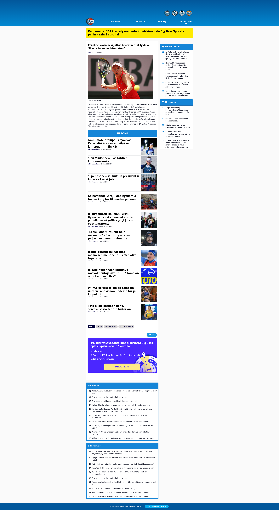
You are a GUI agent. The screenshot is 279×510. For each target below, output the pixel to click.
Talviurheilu (138, 21)
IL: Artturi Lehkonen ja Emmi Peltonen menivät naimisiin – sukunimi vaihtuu (123, 468)
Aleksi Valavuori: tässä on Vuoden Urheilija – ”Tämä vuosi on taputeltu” (121, 492)
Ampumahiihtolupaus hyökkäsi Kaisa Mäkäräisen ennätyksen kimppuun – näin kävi (110, 143)
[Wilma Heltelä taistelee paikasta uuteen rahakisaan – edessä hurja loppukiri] (149, 294)
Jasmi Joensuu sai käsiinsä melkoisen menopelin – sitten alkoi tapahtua (112, 255)
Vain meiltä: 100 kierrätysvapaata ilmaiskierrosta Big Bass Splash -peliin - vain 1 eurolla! (136, 32)
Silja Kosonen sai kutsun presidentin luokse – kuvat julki (113, 177)
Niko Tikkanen (93, 182)
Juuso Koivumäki (94, 226)
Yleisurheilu (113, 21)
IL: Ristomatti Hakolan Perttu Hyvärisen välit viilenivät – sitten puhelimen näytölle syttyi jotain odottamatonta (111, 219)
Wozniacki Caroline (126, 326)
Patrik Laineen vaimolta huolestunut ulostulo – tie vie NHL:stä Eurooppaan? (123, 464)
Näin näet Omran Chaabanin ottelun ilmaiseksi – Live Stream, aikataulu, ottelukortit (121, 433)
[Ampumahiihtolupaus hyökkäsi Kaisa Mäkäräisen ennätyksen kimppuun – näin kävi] (149, 146)
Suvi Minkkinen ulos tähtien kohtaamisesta (108, 159)
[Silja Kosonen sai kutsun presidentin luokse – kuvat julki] (149, 182)
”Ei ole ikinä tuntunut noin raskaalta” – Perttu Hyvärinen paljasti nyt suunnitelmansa (109, 235)
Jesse (89, 53)
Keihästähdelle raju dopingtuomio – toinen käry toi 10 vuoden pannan (113, 197)
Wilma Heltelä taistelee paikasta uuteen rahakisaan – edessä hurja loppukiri (112, 291)
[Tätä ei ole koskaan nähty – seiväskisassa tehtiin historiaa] (149, 312)
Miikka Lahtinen (94, 149)
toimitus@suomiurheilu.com (156, 506)
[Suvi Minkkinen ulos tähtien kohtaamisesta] (149, 164)
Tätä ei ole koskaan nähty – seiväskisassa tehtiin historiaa (109, 307)
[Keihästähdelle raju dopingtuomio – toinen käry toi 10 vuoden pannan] (148, 202)
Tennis (100, 326)
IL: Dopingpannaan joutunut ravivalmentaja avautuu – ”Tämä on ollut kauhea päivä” (113, 273)
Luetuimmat (95, 446)
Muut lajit (162, 21)
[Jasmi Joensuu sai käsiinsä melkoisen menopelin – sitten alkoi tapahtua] (149, 258)
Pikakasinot (186, 21)
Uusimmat (95, 385)
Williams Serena (110, 326)
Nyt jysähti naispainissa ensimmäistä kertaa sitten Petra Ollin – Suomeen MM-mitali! (124, 458)
